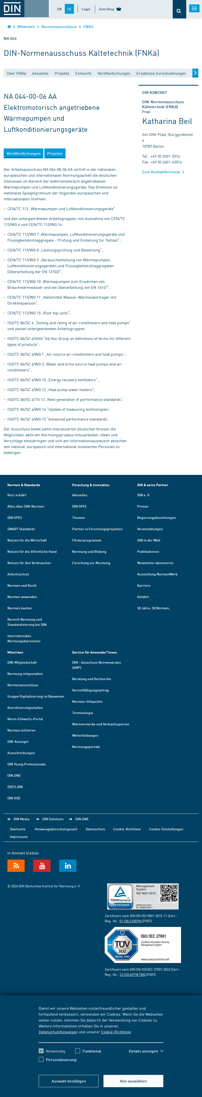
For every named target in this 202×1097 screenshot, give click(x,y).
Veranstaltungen (150, 529)
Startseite (17, 829)
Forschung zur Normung (91, 562)
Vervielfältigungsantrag (90, 690)
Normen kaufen (19, 608)
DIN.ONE (14, 775)
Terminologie (82, 712)
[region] (101, 1037)
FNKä (88, 26)
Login (86, 9)
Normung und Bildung (89, 551)
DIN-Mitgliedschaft (22, 662)
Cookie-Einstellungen (166, 829)
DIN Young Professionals (26, 764)
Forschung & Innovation (90, 485)
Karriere (144, 585)
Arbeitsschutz (18, 574)
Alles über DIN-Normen (25, 506)
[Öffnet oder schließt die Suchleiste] (179, 9)
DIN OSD (13, 798)
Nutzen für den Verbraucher (29, 562)
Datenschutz (95, 829)
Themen (78, 517)
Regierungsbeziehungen (156, 517)
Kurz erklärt (16, 495)
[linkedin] (67, 866)
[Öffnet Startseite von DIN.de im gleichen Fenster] (9, 26)
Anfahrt (143, 596)
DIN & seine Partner (152, 485)
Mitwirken (26, 26)
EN (59, 9)
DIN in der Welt (148, 540)
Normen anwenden (22, 596)
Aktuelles (79, 495)
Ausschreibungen (21, 752)
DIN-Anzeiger (18, 741)
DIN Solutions (53, 819)
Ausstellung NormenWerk (157, 574)
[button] (146, 1051)
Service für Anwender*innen (94, 652)
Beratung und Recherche (91, 678)
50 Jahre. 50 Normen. (153, 608)
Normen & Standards (23, 485)
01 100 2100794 (130, 920)
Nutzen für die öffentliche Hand (32, 551)
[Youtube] (41, 866)
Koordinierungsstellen (25, 707)
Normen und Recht (22, 585)
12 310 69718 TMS (132, 974)
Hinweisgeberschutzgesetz (56, 829)
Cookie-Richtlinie (116, 1031)
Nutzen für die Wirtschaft (27, 540)
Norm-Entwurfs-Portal (25, 719)
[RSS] (16, 866)
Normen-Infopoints (87, 701)
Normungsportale (86, 746)
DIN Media (21, 819)
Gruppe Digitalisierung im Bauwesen (35, 696)
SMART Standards (21, 529)
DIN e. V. (143, 495)
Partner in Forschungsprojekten (97, 529)
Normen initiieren (21, 730)
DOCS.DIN (15, 786)
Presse (142, 506)
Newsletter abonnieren (155, 562)
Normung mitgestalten (25, 673)
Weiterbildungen (85, 735)
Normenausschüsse (59, 26)
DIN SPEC (14, 517)
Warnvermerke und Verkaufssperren (100, 724)
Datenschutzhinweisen (58, 1031)
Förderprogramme (86, 540)
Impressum (19, 836)
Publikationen (148, 551)
